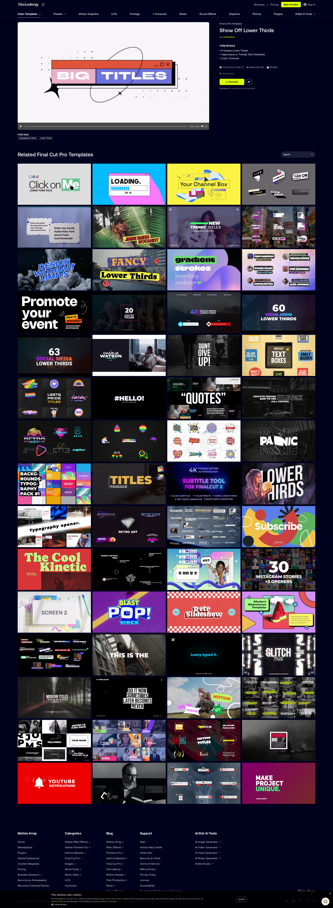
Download (224, 88)
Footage (135, 13)
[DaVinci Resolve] (126, 858)
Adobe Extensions (28, 858)
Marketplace (25, 847)
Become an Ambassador (32, 880)
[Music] (114, 885)
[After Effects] (122, 847)
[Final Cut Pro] (122, 863)
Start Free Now (291, 4)
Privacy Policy (148, 874)
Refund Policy (148, 869)
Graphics (234, 13)
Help (142, 841)
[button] (127, 904)
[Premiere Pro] (123, 852)
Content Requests (28, 863)
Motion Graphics (88, 13)
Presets (58, 13)
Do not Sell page (110, 901)
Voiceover (161, 13)
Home (21, 841)
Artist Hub (146, 852)
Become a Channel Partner (33, 885)
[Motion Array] (123, 841)
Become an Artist (150, 858)
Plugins (278, 13)
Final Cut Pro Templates (231, 24)
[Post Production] (126, 880)
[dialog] (166, 899)
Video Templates (28, 13)
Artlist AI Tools (303, 13)
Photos (257, 13)
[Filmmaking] (121, 869)
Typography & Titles (27, 138)
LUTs (114, 13)
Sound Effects (208, 13)
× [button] (330, 894)
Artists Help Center (151, 847)
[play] (21, 126)
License (144, 880)
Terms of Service (150, 863)
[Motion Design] (124, 874)
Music (183, 13)
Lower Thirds (45, 138)
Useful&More (229, 37)
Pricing (22, 869)
